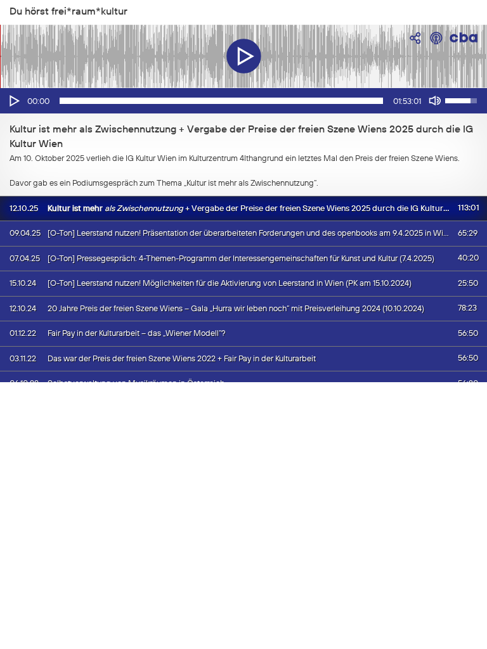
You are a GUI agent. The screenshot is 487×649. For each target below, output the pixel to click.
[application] (243, 100)
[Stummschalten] (435, 100)
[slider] (221, 101)
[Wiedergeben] (13, 100)
